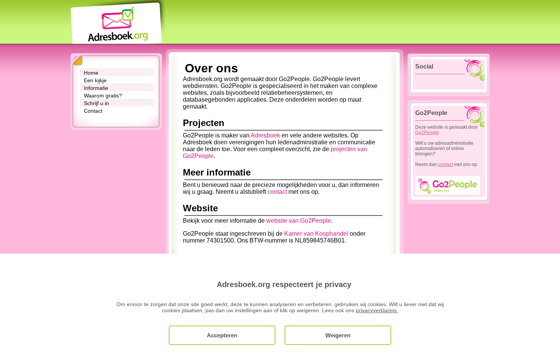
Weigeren (337, 335)
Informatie (96, 88)
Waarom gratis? (103, 96)
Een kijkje (95, 80)
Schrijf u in (96, 103)
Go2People (427, 132)
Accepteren (222, 335)
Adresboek (265, 135)
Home (91, 73)
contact (277, 191)
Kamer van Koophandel (316, 233)
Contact (93, 111)
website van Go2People (298, 220)
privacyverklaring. (377, 310)
